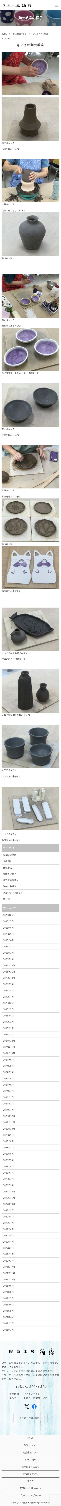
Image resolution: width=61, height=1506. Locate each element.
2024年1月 (8, 1109)
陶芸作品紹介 (9, 886)
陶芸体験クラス (30, 1452)
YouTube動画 (9, 854)
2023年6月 (8, 1153)
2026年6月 (8, 927)
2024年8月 (8, 1065)
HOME (4, 33)
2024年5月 (8, 1084)
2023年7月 (8, 1147)
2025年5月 (8, 1009)
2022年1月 (8, 1260)
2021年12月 (9, 1266)
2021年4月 (8, 1317)
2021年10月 (9, 1279)
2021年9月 (8, 1285)
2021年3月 (8, 1323)
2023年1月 (8, 1185)
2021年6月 (8, 1304)
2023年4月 (8, 1166)
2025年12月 (9, 965)
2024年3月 (8, 1097)
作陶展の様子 (9, 873)
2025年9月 (8, 984)
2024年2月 (8, 1103)
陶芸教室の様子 (19, 33)
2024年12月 (9, 1040)
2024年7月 (8, 1072)
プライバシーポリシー (30, 1495)
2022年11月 (9, 1197)
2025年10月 (9, 977)
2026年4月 (8, 940)
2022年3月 (8, 1248)
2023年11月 (9, 1122)
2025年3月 (8, 1021)
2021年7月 (8, 1298)
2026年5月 (8, 933)
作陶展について (30, 1473)
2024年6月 (8, 1078)
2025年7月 (8, 996)
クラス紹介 (30, 1459)
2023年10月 (9, 1128)
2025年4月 (8, 1015)
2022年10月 (9, 1204)
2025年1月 (8, 1034)
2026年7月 (8, 921)
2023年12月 (9, 1116)
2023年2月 (8, 1178)
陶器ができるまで (30, 1466)
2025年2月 (8, 1028)
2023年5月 (8, 1160)
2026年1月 (8, 959)
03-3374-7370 (33, 1386)
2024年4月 (8, 1090)
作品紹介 (7, 861)
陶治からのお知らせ (13, 892)
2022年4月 (8, 1241)
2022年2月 (8, 1254)
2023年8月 (8, 1141)
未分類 (6, 898)
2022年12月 (9, 1191)
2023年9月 (8, 1134)
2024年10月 (9, 1053)
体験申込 (7, 867)
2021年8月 (8, 1291)
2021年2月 (8, 1329)
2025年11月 (9, 971)
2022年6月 (8, 1229)
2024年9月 (8, 1059)
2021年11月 (9, 1273)
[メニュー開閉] (56, 5)
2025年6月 (8, 1003)
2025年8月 (8, 990)
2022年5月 (8, 1235)
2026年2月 (8, 952)
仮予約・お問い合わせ (30, 1417)
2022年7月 (8, 1222)
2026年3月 (8, 946)
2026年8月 (8, 915)
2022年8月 (8, 1216)
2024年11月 (9, 1046)
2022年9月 (8, 1210)
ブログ (30, 1481)
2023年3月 (8, 1172)
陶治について (30, 1445)
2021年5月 (8, 1310)
